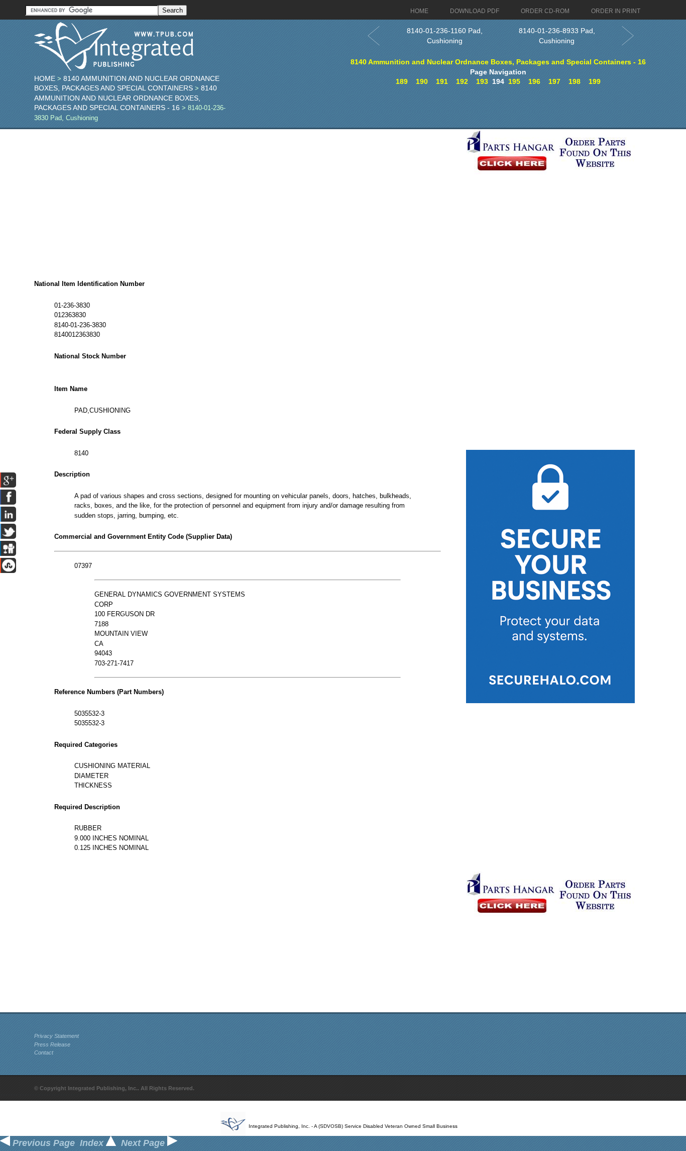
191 (442, 81)
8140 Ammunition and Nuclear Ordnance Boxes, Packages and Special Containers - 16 (125, 98)
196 (534, 81)
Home (44, 78)
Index (93, 1143)
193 (482, 81)
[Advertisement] (247, 199)
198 (574, 81)
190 (422, 81)
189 (402, 81)
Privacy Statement (56, 1036)
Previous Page (42, 1143)
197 (554, 81)
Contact (43, 1052)
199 (595, 81)
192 (462, 81)
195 (514, 81)
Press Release (52, 1044)
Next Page (144, 1143)
